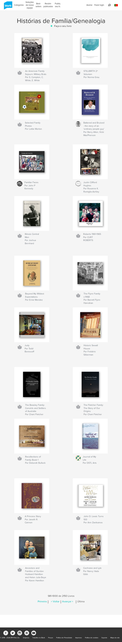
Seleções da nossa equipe (30, 5)
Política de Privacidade (64, 638)
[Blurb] (7, 7)
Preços (50, 638)
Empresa (26, 638)
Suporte (104, 638)
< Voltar (55, 601)
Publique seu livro (59, 5)
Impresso (78, 638)
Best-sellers (38, 5)
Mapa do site (115, 638)
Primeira (42, 601)
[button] (116, 5)
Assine (89, 5)
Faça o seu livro (62, 26)
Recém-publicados (48, 5)
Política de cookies (91, 638)
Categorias (19, 5)
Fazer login (99, 5)
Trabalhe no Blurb (38, 638)
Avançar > (67, 601)
